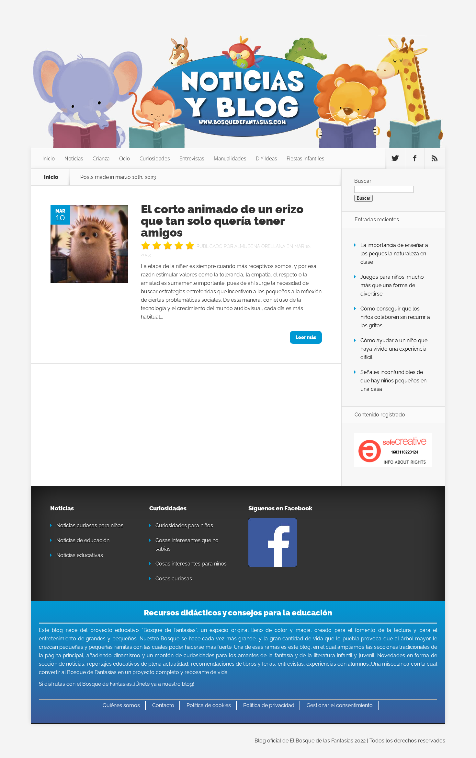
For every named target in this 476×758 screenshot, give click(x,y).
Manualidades (230, 158)
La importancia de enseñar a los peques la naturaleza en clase (394, 253)
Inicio (48, 158)
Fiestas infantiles (305, 158)
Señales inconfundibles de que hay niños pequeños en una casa (393, 380)
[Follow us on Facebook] (415, 158)
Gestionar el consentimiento (340, 705)
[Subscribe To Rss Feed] (434, 158)
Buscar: (363, 181)
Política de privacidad (268, 705)
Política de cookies (209, 705)
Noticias (73, 158)
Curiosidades (155, 158)
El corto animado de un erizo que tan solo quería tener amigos (222, 220)
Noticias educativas (79, 555)
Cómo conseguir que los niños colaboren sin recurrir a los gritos (395, 317)
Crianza (101, 158)
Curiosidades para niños (184, 525)
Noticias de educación (82, 540)
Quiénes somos (121, 705)
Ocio (124, 158)
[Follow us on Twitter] (395, 158)
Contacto (163, 705)
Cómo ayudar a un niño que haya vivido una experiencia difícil (393, 348)
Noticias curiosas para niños (89, 525)
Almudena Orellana (259, 246)
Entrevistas (191, 158)
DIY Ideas (266, 158)
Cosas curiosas (173, 579)
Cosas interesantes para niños (191, 564)
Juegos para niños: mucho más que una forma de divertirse (392, 285)
